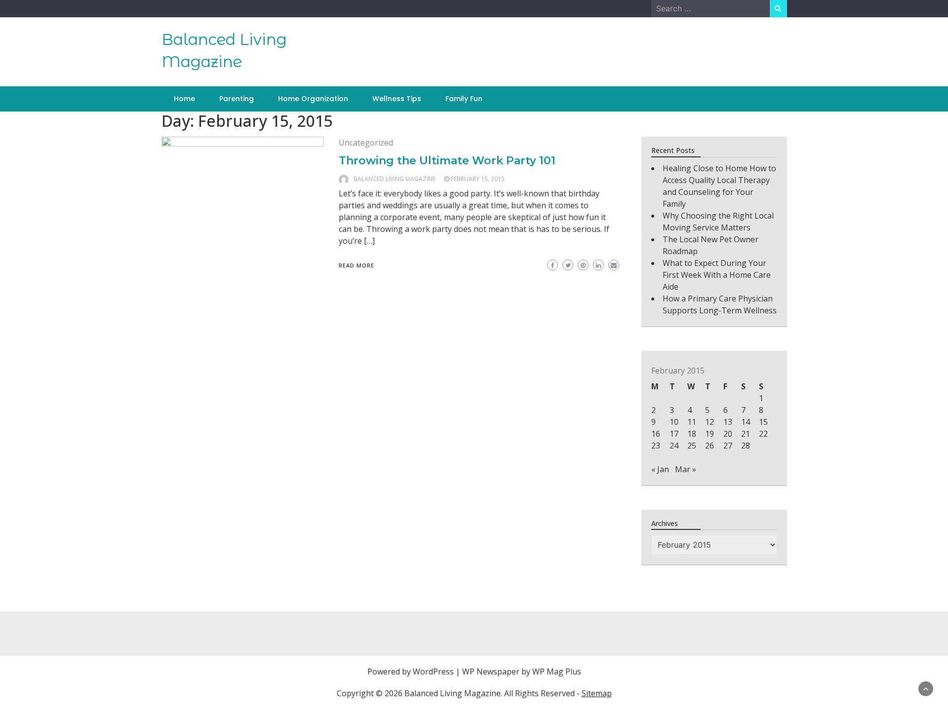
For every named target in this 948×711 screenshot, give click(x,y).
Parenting (236, 99)
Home (184, 99)
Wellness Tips (396, 99)
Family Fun (463, 99)
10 (674, 421)
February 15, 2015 (478, 179)
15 (763, 421)
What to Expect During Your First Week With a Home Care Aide (717, 275)
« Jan (660, 469)
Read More (356, 265)
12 (709, 421)
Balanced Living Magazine (394, 179)
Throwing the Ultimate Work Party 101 (447, 160)
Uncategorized (366, 142)
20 (727, 433)
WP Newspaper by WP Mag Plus (521, 671)
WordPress (433, 671)
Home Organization (313, 99)
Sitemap (597, 693)
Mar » (685, 469)
